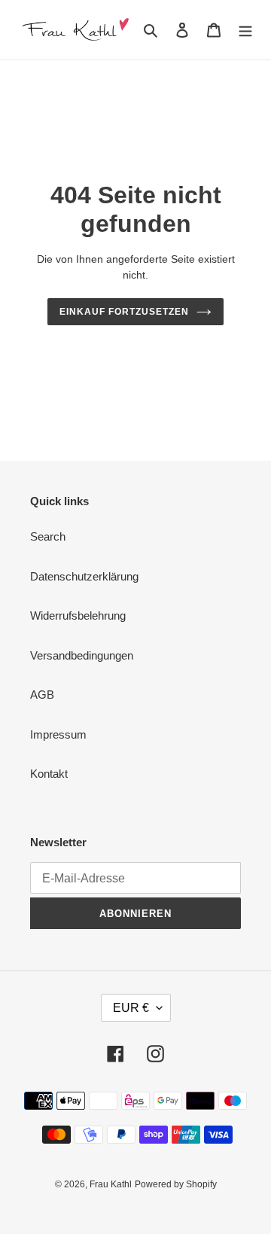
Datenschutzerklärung (84, 576)
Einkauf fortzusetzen (123, 311)
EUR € (131, 1007)
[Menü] (245, 30)
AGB (42, 694)
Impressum (58, 734)
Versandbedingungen (81, 655)
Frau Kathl (111, 1184)
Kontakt (49, 773)
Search (47, 536)
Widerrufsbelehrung (78, 615)
